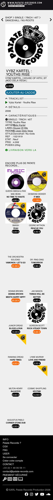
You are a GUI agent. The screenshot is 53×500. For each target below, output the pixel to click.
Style (8, 133)
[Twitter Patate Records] (36, 494)
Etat (8, 139)
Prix (8, 142)
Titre (8, 122)
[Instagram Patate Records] (31, 494)
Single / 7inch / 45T (27, 17)
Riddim (8, 130)
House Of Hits (32, 78)
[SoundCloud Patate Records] (48, 494)
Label (8, 127)
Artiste (8, 125)
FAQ (5, 450)
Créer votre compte (13, 460)
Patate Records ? (12, 442)
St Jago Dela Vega (23, 130)
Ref (7, 136)
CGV (5, 446)
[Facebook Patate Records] (26, 494)
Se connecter (10, 457)
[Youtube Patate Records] (42, 494)
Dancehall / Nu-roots (19, 20)
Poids (8, 144)
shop (8, 17)
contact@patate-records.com (18, 471)
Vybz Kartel (13, 78)
